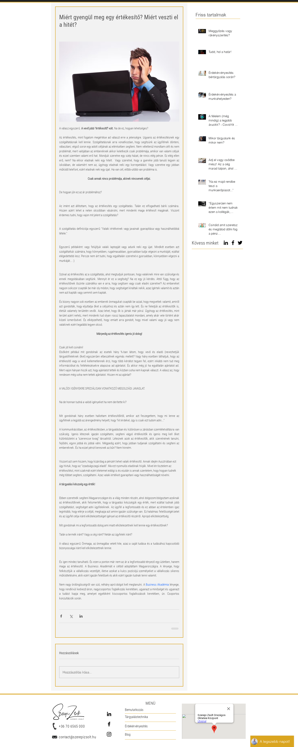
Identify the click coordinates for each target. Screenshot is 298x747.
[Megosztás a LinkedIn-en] (81, 616)
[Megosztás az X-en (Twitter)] (71, 616)
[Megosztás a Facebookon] (61, 616)
